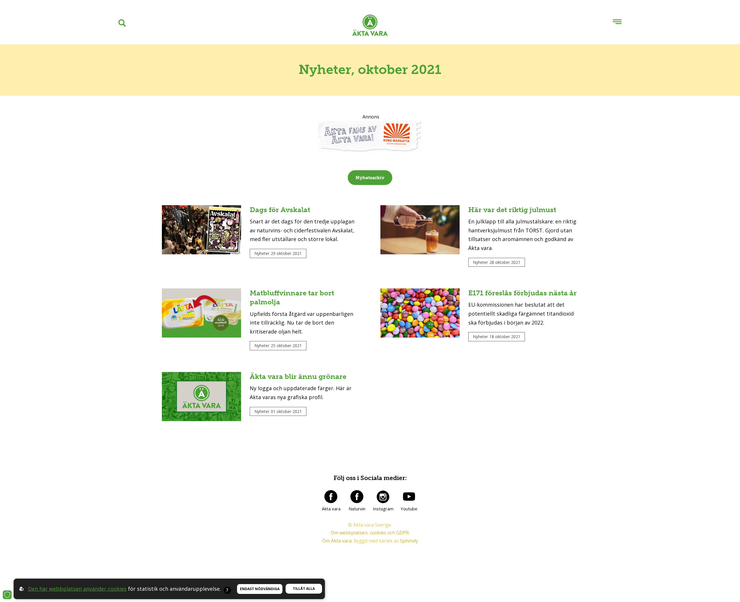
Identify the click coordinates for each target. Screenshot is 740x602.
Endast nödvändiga (260, 588)
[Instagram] (383, 496)
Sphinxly (409, 541)
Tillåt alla (304, 588)
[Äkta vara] (331, 496)
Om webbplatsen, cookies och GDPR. (370, 532)
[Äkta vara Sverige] (370, 26)
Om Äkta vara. (337, 541)
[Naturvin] (357, 496)
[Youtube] (409, 496)
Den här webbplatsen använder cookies (77, 588)
